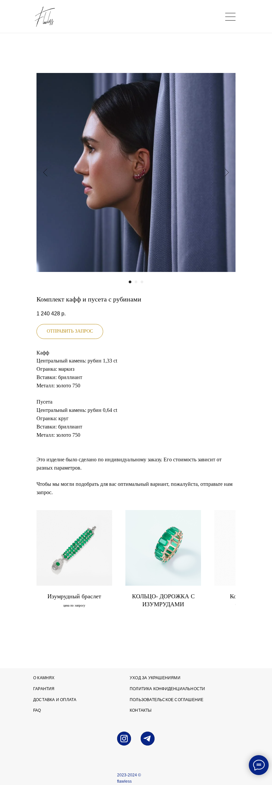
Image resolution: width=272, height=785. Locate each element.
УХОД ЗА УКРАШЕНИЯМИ (155, 678)
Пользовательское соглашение (166, 699)
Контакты (141, 710)
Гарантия (44, 689)
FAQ (37, 710)
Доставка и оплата (54, 699)
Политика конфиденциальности (167, 689)
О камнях (44, 678)
